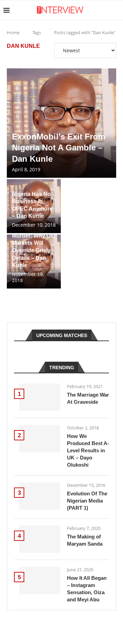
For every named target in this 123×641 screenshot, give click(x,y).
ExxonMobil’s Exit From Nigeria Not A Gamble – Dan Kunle (58, 147)
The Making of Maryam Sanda (84, 540)
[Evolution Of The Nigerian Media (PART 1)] (39, 496)
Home (13, 32)
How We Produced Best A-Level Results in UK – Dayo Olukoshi (88, 450)
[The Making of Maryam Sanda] (39, 539)
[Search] (116, 10)
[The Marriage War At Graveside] (39, 397)
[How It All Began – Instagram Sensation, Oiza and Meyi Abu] (39, 580)
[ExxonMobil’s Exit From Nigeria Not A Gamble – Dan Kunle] (61, 123)
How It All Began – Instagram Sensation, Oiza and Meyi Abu (87, 588)
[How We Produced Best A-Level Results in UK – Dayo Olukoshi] (39, 438)
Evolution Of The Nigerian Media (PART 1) (87, 501)
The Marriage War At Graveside (88, 398)
